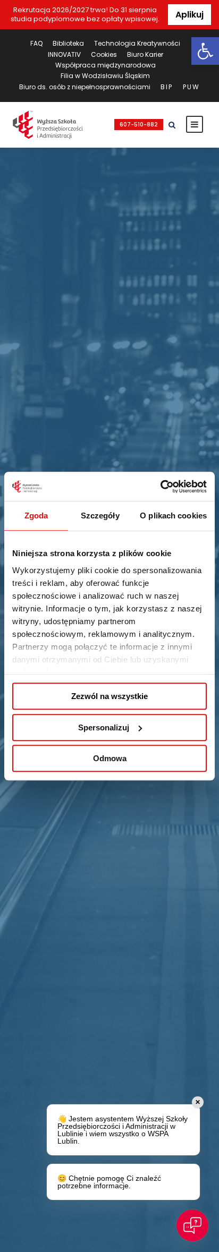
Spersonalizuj (103, 727)
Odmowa (110, 758)
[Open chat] (192, 1225)
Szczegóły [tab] (100, 515)
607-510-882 (139, 125)
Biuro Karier (145, 54)
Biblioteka (68, 43)
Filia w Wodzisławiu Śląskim (105, 75)
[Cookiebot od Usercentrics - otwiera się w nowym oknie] (160, 486)
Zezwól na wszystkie (109, 696)
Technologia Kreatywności (137, 43)
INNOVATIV (64, 54)
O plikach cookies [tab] (173, 515)
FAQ (36, 43)
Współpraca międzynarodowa (105, 65)
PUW (191, 86)
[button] (205, 51)
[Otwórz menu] (194, 124)
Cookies (104, 54)
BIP (167, 86)
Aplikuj (189, 14)
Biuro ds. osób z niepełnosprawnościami (84, 86)
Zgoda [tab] (36, 515)
